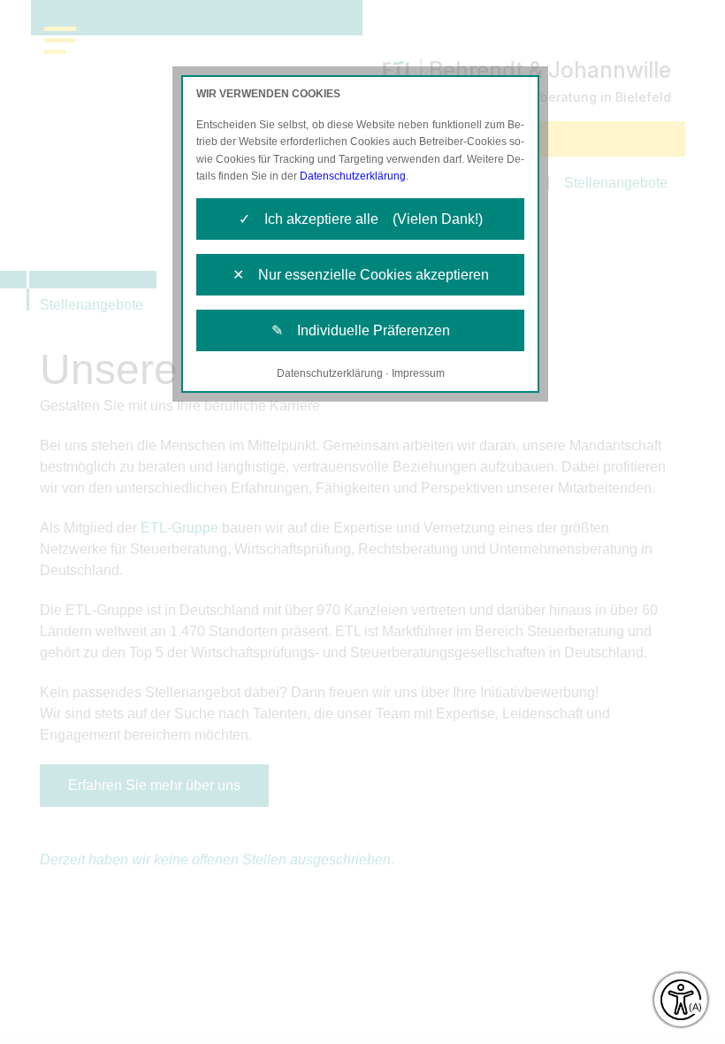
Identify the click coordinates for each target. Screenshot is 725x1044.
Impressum (418, 373)
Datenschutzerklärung (353, 176)
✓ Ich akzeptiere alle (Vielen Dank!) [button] (361, 218)
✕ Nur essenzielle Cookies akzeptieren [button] (361, 274)
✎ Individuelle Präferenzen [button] (360, 330)
